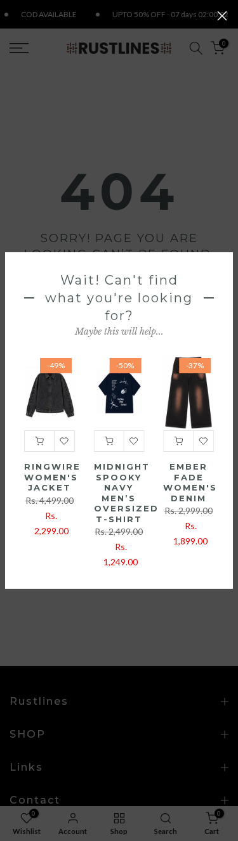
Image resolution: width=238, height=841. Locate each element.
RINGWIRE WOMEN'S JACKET (52, 477)
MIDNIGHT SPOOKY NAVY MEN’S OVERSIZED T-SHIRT (126, 493)
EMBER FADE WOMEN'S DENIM (190, 483)
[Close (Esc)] (222, 16)
